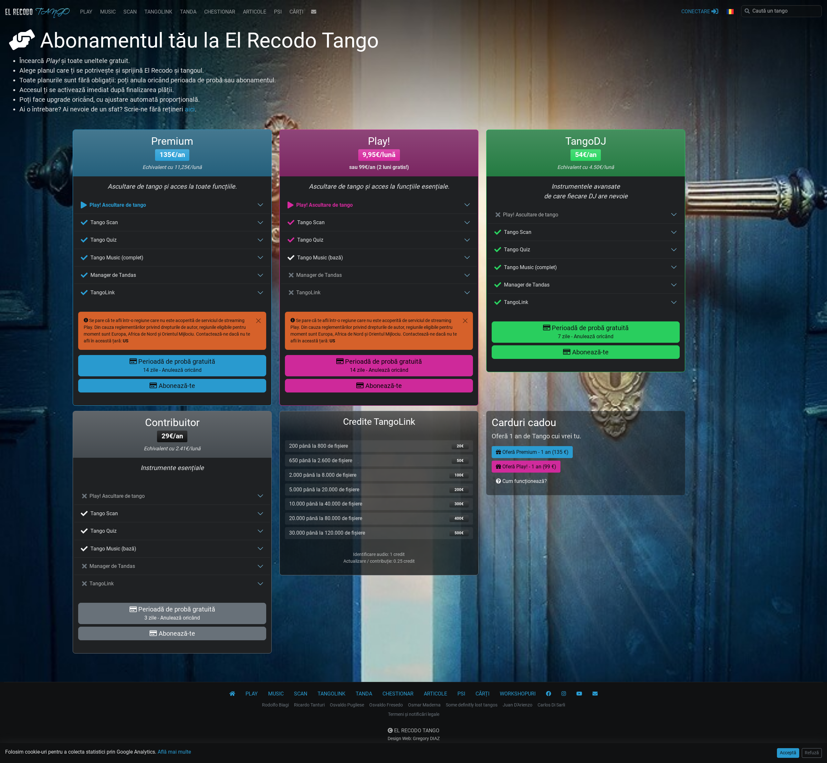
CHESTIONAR (219, 12)
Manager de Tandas (113, 275)
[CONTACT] (313, 11)
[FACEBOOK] (548, 693)
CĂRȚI (296, 12)
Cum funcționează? (524, 481)
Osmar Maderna (424, 704)
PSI (278, 12)
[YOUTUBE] (579, 693)
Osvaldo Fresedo (386, 704)
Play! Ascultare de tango (117, 205)
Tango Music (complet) (116, 258)
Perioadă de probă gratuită (176, 365)
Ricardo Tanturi (309, 704)
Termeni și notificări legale (413, 714)
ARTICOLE (254, 12)
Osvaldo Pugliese (347, 704)
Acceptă (788, 752)
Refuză (812, 752)
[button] (730, 12)
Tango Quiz (103, 240)
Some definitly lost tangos (471, 704)
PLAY (86, 12)
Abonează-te (176, 386)
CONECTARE (696, 11)
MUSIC (108, 12)
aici (190, 109)
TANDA (188, 12)
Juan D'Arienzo (517, 704)
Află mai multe (174, 752)
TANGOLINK (158, 12)
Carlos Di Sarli (551, 704)
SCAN (130, 12)
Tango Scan (104, 222)
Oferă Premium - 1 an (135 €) (535, 452)
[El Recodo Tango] (232, 693)
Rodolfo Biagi (275, 704)
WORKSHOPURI (518, 694)
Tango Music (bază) (320, 258)
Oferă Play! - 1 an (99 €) (528, 467)
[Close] (258, 320)
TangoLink (102, 292)
